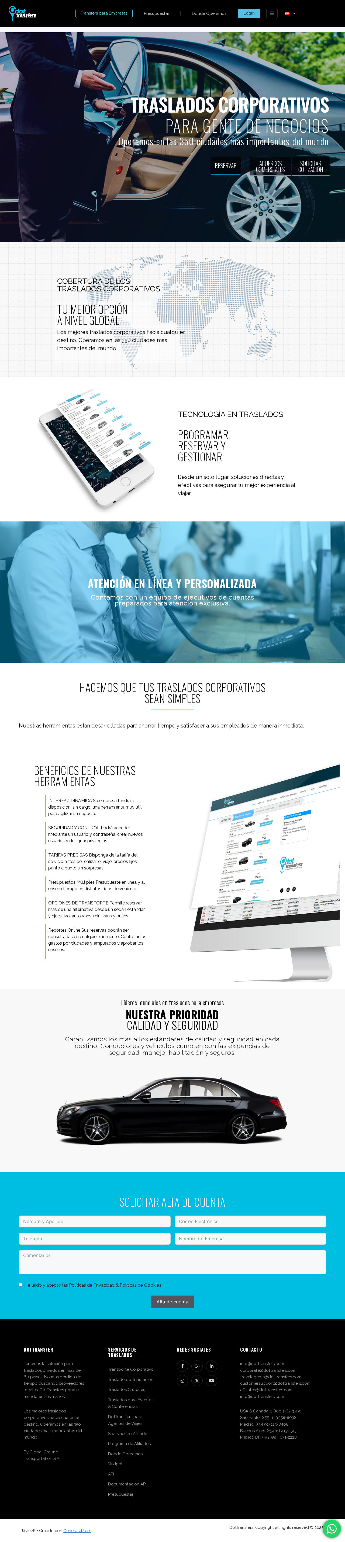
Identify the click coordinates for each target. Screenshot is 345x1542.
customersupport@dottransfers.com (275, 1383)
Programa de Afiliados (129, 1443)
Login (249, 13)
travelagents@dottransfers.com (270, 1376)
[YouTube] (211, 1380)
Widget (115, 1463)
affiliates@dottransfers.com (266, 1389)
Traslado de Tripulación (130, 1379)
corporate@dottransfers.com (268, 1370)
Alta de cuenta (172, 1301)
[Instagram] (182, 1380)
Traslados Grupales (126, 1389)
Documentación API (127, 1484)
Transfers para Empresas (104, 13)
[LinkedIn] (211, 1366)
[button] (293, 13)
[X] (197, 1380)
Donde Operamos (209, 13)
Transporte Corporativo (131, 1369)
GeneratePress (77, 1530)
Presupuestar (156, 13)
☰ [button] (272, 13)
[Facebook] (182, 1366)
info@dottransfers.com (262, 1363)
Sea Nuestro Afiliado (127, 1433)
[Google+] (197, 1366)
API (111, 1474)
